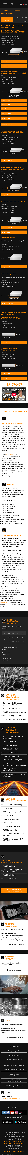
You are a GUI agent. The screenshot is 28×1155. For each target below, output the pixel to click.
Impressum (7, 1143)
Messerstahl (3, 602)
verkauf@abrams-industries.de (10, 1098)
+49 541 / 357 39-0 (6, 1097)
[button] (20, 4)
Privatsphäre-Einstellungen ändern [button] (14, 1151)
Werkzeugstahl (10, 454)
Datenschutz (16, 1143)
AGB (22, 1143)
